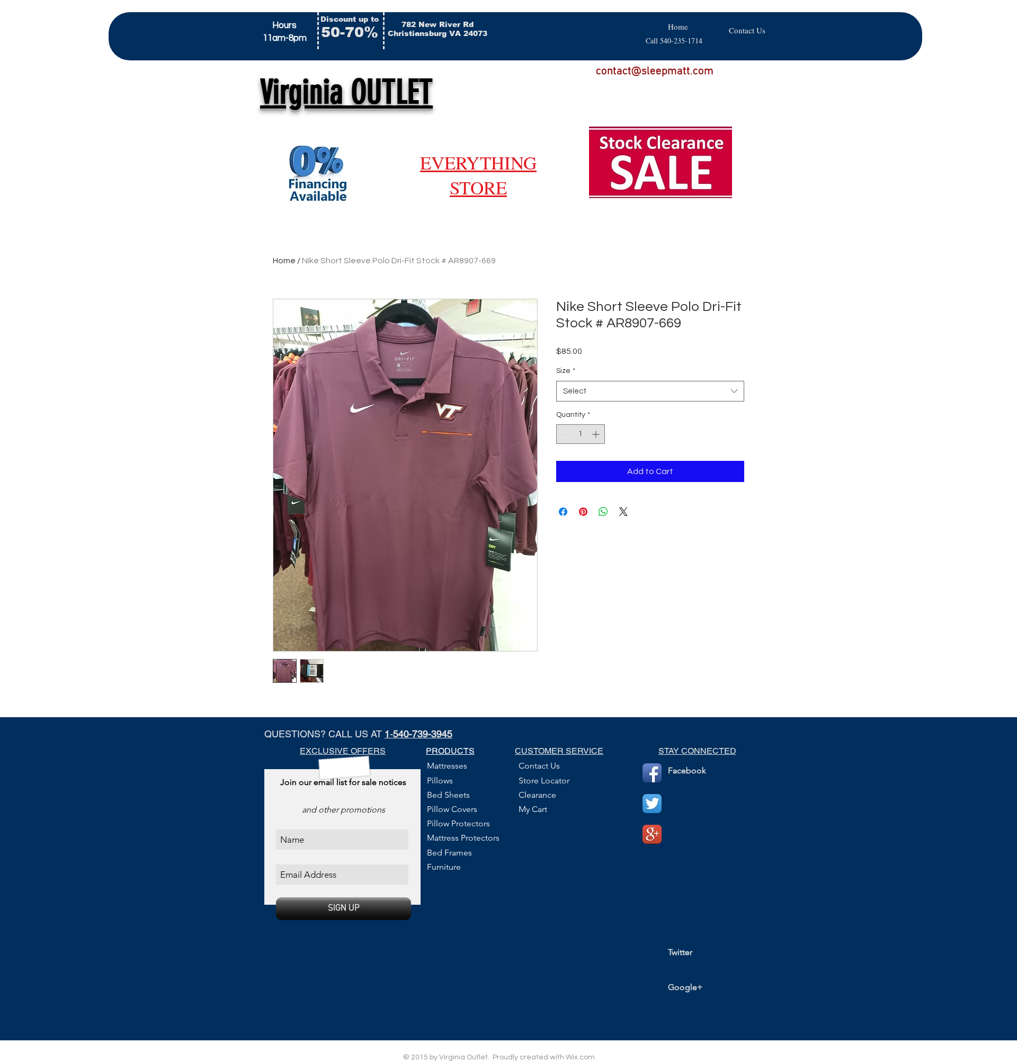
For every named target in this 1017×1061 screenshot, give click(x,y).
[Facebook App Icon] (652, 772)
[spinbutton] (580, 434)
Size (565, 371)
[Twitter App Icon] (652, 803)
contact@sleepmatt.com (654, 71)
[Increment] (596, 434)
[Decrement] (564, 434)
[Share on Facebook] (563, 511)
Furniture (444, 867)
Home (284, 260)
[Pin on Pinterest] (583, 511)
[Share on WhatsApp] (603, 511)
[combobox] (650, 391)
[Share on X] (623, 511)
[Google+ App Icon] (652, 834)
